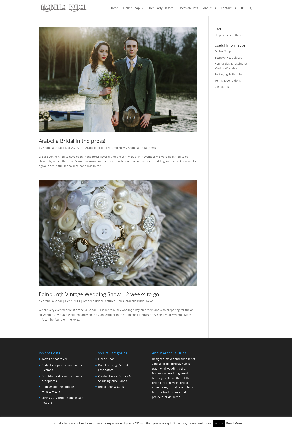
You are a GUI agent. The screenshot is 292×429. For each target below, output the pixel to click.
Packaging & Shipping (229, 74)
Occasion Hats (188, 8)
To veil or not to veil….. (56, 359)
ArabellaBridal (52, 148)
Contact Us (228, 8)
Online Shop (131, 8)
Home (114, 8)
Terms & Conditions (228, 80)
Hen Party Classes (161, 8)
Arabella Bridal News (142, 148)
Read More (234, 423)
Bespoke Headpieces (228, 57)
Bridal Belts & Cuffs (111, 387)
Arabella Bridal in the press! (72, 140)
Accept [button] (219, 423)
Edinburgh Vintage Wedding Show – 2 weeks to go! (100, 294)
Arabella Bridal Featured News (105, 148)
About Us (209, 8)
